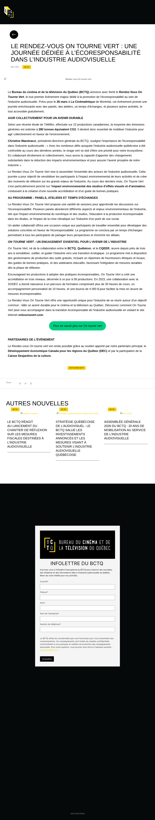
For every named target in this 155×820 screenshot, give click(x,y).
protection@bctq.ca (49, 650)
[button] (20, 383)
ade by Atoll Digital (77, 813)
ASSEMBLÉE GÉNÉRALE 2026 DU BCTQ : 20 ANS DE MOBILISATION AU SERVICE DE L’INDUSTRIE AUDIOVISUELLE (125, 430)
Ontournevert (77, 368)
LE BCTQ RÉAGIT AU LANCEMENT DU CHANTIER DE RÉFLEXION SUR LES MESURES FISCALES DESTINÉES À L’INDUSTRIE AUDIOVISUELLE (27, 434)
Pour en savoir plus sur (77, 325)
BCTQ (26, 67)
